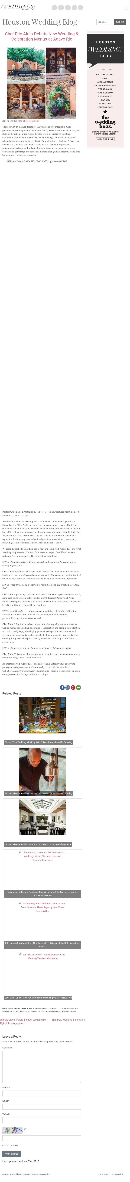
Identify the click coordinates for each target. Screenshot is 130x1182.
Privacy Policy (117, 1174)
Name (6, 1087)
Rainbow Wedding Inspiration (69, 1019)
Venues (17, 1008)
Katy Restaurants (22, 1011)
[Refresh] (25, 1128)
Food (11, 1008)
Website (6, 1114)
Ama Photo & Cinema (28, 121)
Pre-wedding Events (53, 1011)
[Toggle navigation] (125, 8)
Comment (7, 1047)
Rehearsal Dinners (69, 1011)
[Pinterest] (73, 687)
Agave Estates (35, 134)
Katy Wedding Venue (37, 1011)
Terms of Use (103, 1174)
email (27, 671)
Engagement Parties (46, 1008)
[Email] (78, 687)
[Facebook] (62, 687)
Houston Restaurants (62, 1008)
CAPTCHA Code (10, 1145)
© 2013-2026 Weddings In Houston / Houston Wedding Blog (26, 1174)
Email (5, 1101)
